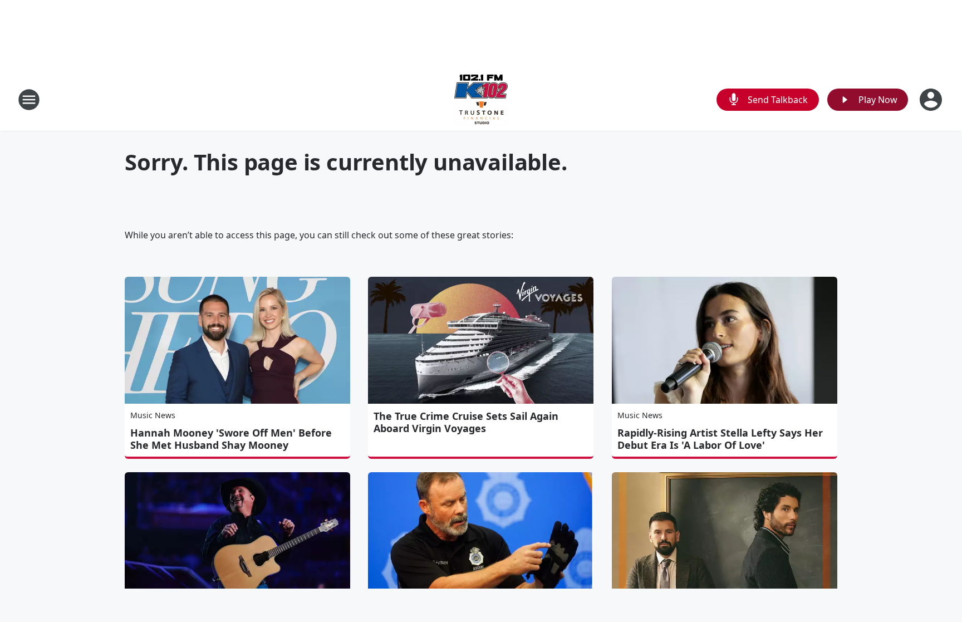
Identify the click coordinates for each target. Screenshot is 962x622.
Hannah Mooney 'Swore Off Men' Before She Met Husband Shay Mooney (231, 439)
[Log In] (932, 100)
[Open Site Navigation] (29, 100)
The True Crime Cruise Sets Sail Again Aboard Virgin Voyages (466, 422)
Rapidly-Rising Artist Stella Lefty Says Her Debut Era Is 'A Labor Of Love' (720, 439)
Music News (152, 415)
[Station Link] (481, 99)
